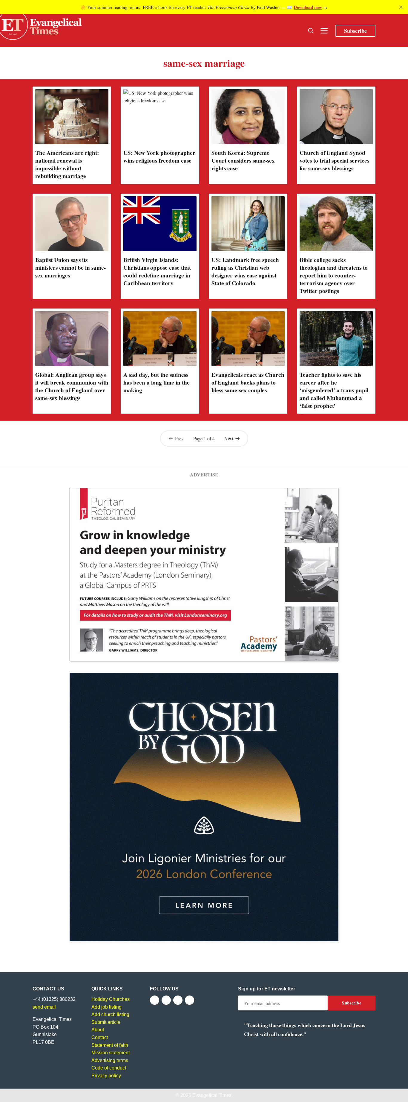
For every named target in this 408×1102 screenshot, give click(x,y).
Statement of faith (109, 1045)
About (97, 1029)
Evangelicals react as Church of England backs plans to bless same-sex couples (247, 382)
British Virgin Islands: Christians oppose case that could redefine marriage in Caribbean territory (157, 271)
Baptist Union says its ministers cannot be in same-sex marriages (70, 268)
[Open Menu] (324, 31)
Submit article (105, 1022)
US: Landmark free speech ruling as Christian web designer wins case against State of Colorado (245, 271)
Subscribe (355, 31)
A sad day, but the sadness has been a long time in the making (156, 382)
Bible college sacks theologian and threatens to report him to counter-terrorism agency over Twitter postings (334, 275)
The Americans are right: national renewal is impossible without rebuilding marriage (67, 164)
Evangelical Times (211, 1095)
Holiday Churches (110, 999)
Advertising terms (109, 1060)
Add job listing (106, 1007)
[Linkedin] (189, 1000)
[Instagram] (177, 1000)
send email (44, 1007)
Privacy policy (106, 1075)
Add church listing (110, 1014)
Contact (99, 1037)
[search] (311, 31)
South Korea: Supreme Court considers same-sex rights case (243, 160)
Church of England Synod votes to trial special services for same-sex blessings (334, 160)
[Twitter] (166, 1000)
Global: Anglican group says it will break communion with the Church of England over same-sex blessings (71, 386)
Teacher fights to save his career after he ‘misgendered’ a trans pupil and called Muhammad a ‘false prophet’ (334, 390)
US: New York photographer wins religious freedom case (159, 157)
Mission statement (110, 1052)
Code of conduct (108, 1067)
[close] (401, 7)
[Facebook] (154, 1000)
